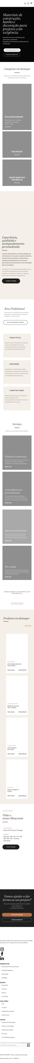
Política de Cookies (7, 1030)
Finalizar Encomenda (8, 1011)
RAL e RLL (4, 1033)
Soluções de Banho (7, 970)
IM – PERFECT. (15, 1058)
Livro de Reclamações (8, 1037)
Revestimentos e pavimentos (10, 966)
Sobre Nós (5, 985)
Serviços (4, 989)
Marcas (4, 992)
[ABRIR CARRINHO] (28, 3)
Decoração (5, 974)
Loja (3, 1003)
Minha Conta (5, 1015)
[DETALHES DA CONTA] (25, 3)
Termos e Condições (8, 1026)
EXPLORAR (17, 154)
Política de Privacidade (8, 1022)
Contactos (5, 996)
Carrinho (4, 1007)
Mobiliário (4, 978)
